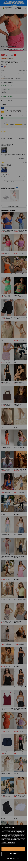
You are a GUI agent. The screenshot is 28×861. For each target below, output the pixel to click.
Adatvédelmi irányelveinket (8, 842)
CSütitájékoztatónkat (6, 841)
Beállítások (13, 854)
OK (13, 849)
